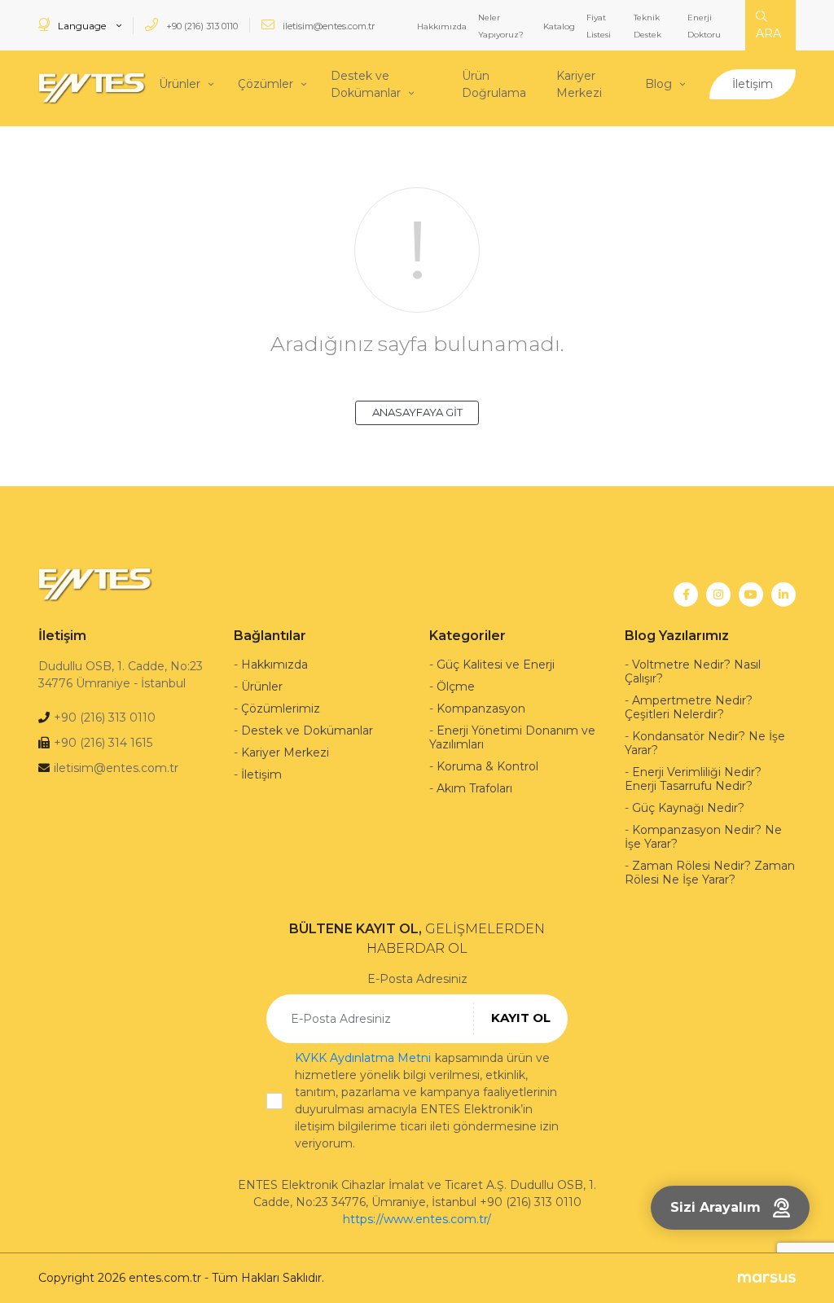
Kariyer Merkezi (579, 84)
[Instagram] (718, 594)
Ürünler (179, 84)
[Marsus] (767, 1278)
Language (81, 26)
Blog (658, 84)
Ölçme (456, 686)
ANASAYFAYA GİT (417, 412)
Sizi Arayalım (715, 1207)
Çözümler (265, 84)
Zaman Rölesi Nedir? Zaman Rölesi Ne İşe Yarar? (710, 872)
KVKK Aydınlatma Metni (363, 1058)
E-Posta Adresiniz (417, 979)
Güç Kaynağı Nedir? (688, 808)
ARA (768, 33)
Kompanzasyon (481, 708)
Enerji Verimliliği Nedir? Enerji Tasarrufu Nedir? (693, 779)
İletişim (752, 84)
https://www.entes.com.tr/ (417, 1219)
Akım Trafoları (474, 788)
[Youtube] (751, 594)
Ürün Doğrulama (494, 84)
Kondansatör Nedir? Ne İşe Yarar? (705, 743)
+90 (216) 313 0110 (201, 26)
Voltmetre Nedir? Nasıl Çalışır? (693, 671)
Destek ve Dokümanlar (366, 84)
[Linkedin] (783, 594)
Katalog (559, 26)
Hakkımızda (442, 26)
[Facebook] (686, 594)
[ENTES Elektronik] (92, 88)
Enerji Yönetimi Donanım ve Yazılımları (512, 737)
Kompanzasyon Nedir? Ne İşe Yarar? (703, 837)
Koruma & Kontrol (487, 766)
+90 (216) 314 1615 (103, 742)
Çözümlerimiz (280, 708)
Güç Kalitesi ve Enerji (496, 664)
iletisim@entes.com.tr (327, 26)
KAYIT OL (521, 1017)
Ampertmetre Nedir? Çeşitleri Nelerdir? (689, 707)
